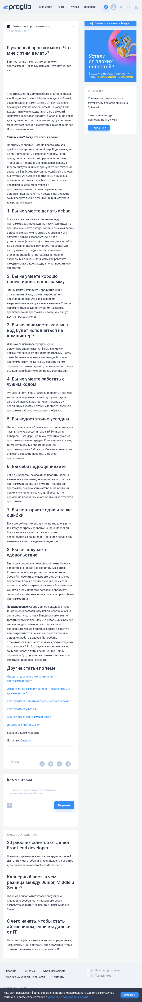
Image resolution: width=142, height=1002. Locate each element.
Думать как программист (23, 724)
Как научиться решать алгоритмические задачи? (38, 701)
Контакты (58, 977)
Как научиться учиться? (22, 709)
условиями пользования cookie (68, 997)
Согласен (129, 995)
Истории (15, 762)
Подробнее (99, 128)
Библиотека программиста (30, 26)
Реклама (29, 971)
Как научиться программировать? (29, 716)
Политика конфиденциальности (24, 977)
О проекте (9, 971)
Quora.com (26, 740)
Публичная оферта (53, 971)
